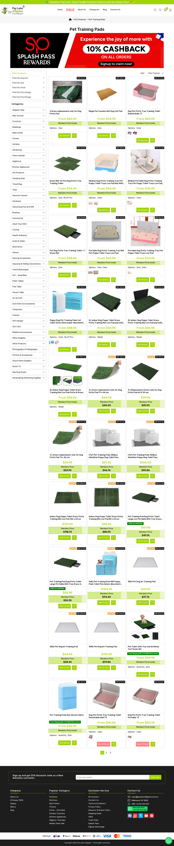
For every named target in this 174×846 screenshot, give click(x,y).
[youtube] (146, 815)
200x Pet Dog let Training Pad (64, 646)
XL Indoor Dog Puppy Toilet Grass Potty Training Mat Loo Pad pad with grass (106, 322)
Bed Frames (54, 803)
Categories (94, 10)
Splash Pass (93, 823)
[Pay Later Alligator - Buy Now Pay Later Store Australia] (13, 10)
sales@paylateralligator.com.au (145, 797)
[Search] (155, 10)
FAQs (90, 817)
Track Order (93, 820)
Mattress (53, 800)
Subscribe (155, 777)
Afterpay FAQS (16, 800)
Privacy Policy (94, 807)
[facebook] (129, 815)
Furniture (53, 797)
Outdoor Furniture (57, 813)
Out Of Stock (103, 744)
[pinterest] (151, 815)
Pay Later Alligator (84, 843)
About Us (82, 10)
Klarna (13, 807)
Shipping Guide (94, 813)
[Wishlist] (160, 10)
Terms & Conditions (97, 803)
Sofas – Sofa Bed (57, 810)
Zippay (13, 803)
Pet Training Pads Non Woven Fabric (67, 715)
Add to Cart (104, 411)
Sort (142, 73)
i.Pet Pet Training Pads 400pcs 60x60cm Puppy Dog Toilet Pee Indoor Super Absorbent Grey (142, 457)
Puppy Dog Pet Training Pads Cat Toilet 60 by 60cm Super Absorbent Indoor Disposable (66, 322)
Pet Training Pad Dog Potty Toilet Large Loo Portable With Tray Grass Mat (144, 519)
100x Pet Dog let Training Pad (142, 581)
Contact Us (115, 10)
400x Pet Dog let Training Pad (103, 646)
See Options (64, 136)
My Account (93, 797)
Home (60, 10)
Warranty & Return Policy (99, 810)
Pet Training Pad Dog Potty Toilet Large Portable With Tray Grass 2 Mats (65, 584)
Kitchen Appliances (57, 817)
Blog (105, 10)
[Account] (170, 10)
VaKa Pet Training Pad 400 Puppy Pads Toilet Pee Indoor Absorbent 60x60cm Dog (105, 584)
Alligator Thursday (57, 820)
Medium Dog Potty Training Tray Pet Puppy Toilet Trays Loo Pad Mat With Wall (106, 183)
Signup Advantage (96, 827)
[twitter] (140, 815)
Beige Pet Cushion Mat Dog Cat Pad (105, 111)
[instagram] (135, 815)
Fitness (52, 807)
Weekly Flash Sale (57, 823)
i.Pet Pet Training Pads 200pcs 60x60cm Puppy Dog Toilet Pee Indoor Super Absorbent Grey (103, 457)
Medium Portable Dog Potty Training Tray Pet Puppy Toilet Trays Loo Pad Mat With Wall (145, 183)
